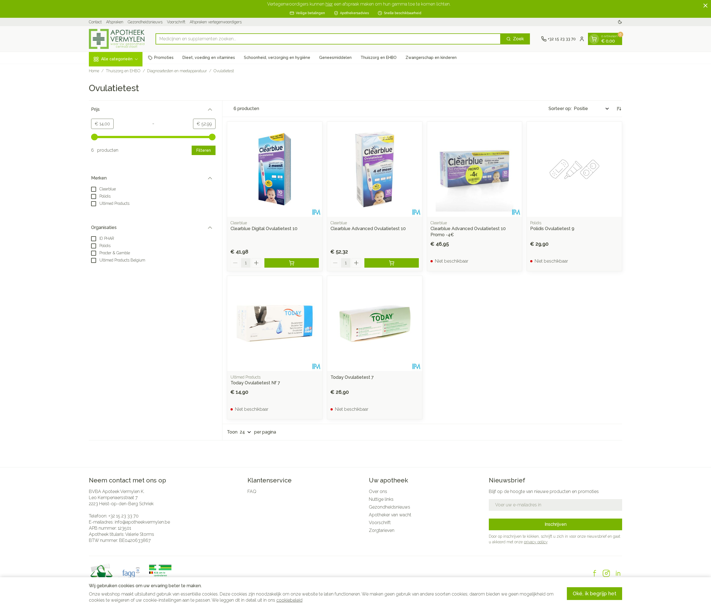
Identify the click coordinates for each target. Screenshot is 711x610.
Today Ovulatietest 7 (352, 377)
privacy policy (535, 542)
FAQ (251, 491)
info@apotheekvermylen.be (142, 522)
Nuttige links (381, 499)
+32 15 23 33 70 (123, 516)
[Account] (582, 39)
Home (94, 71)
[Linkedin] (618, 573)
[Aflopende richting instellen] (618, 108)
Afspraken (114, 22)
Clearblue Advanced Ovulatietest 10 (368, 228)
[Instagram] (606, 573)
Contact (95, 22)
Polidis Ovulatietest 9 (552, 228)
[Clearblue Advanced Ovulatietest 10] (374, 169)
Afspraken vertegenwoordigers (216, 22)
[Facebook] (594, 573)
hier (329, 4)
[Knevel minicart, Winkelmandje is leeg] (594, 39)
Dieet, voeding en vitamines (208, 57)
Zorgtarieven (381, 530)
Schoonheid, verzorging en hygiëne (277, 57)
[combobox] (328, 38)
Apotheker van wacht (390, 514)
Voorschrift (176, 22)
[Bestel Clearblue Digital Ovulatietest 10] (291, 263)
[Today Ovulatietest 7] (374, 323)
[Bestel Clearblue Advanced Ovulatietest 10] (391, 263)
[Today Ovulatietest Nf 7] (274, 323)
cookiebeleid (289, 600)
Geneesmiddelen (335, 57)
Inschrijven (556, 524)
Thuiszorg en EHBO (378, 57)
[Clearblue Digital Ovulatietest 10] (274, 169)
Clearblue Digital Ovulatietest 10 (264, 228)
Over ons (378, 491)
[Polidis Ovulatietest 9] (574, 169)
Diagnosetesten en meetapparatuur (177, 71)
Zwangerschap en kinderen (431, 57)
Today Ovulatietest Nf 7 (255, 382)
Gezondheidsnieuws (145, 22)
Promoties (164, 57)
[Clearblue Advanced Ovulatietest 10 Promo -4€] (474, 169)
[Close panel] (705, 5)
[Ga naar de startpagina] (116, 39)
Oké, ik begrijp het (594, 593)
